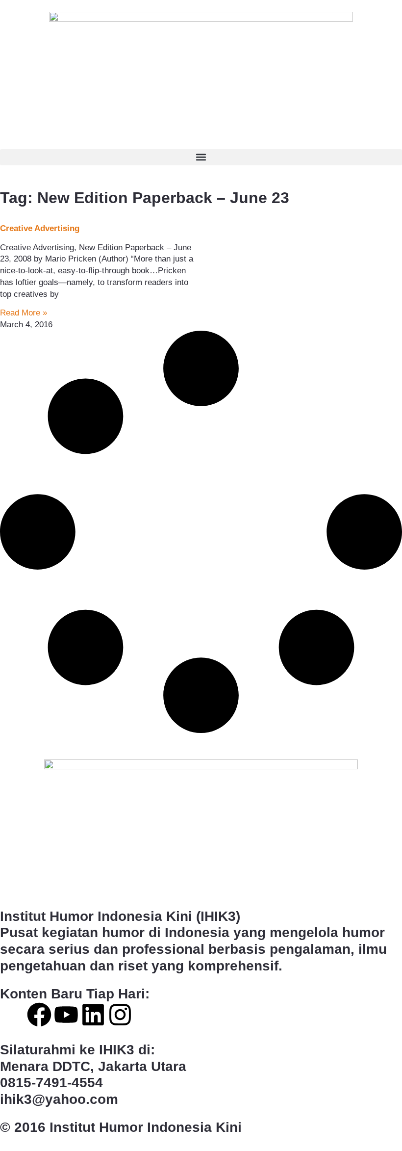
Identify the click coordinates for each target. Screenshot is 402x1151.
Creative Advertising (39, 228)
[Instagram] (120, 1014)
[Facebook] (39, 1014)
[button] (201, 157)
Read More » (23, 312)
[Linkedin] (93, 1014)
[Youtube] (66, 1014)
